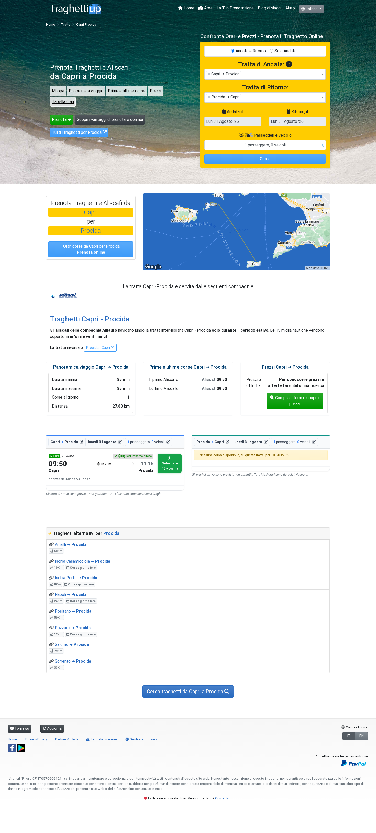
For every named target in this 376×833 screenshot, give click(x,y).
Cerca (265, 158)
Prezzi (155, 90)
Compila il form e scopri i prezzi (296, 400)
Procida (91, 230)
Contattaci (223, 798)
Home (188, 8)
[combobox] (265, 74)
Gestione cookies (143, 739)
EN (361, 736)
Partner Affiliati (66, 739)
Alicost (64, 295)
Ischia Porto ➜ (76, 577)
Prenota (60, 119)
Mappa (58, 90)
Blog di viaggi (269, 8)
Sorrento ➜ (73, 661)
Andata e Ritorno (251, 50)
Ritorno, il (299, 111)
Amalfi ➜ (70, 544)
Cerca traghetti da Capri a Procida (185, 691)
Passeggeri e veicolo (272, 135)
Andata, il (234, 111)
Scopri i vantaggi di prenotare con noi (110, 119)
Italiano (311, 9)
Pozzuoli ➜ (73, 627)
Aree (208, 8)
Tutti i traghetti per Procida (77, 132)
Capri (91, 212)
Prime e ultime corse (126, 90)
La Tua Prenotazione (235, 8)
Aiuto (290, 8)
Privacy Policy (36, 739)
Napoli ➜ (70, 594)
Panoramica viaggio (86, 90)
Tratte (65, 24)
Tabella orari (63, 101)
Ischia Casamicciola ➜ (82, 561)
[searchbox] (243, 74)
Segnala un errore (103, 739)
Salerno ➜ (72, 644)
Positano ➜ (73, 611)
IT (349, 736)
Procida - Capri (98, 348)
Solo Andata (285, 50)
